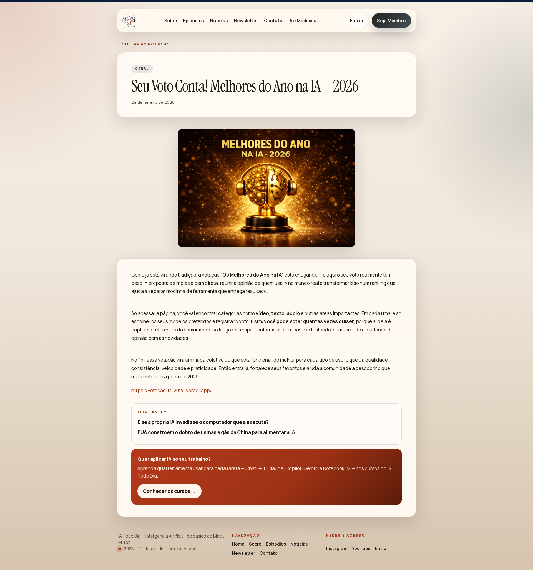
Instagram (337, 548)
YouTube (361, 548)
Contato (273, 20)
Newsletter (246, 20)
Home (238, 544)
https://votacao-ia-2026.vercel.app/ (171, 390)
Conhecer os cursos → (169, 491)
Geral (142, 68)
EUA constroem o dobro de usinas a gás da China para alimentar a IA (216, 432)
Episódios (193, 20)
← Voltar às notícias (143, 44)
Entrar (357, 20)
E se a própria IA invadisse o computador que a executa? (203, 422)
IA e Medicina (302, 20)
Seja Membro (391, 20)
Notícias (219, 20)
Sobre (170, 20)
